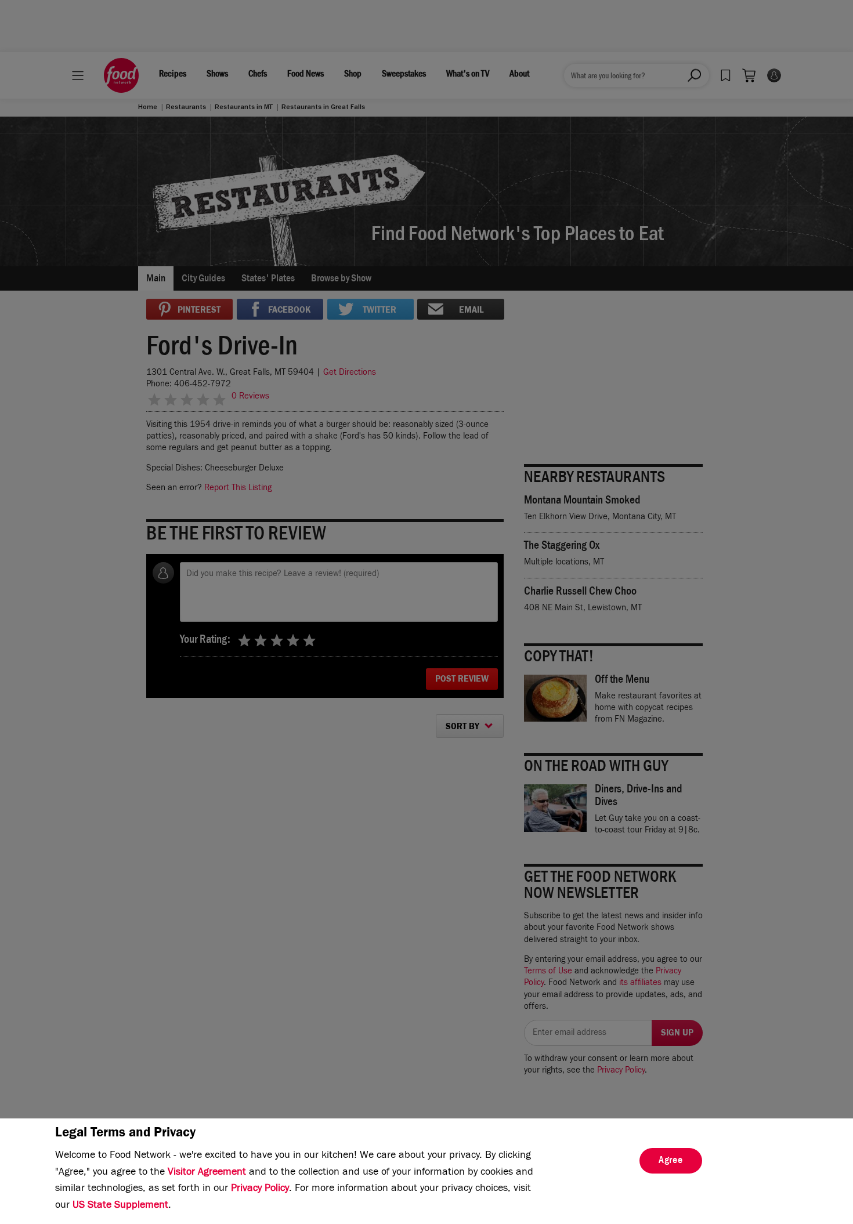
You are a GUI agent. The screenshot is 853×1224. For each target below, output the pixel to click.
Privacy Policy (260, 1189)
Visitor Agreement (207, 1173)
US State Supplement (120, 1206)
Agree (671, 1161)
